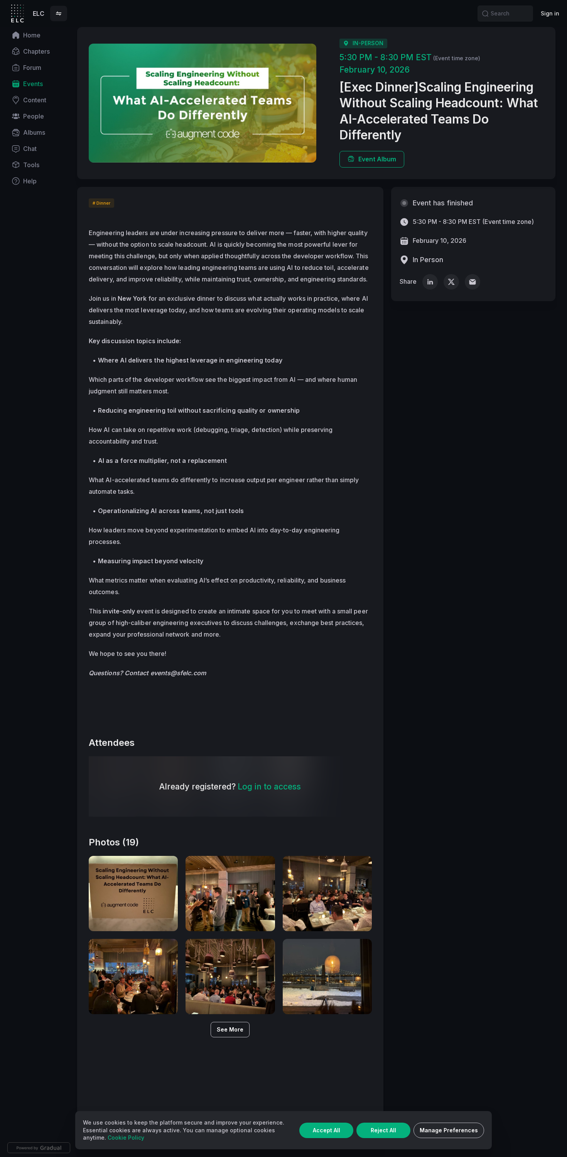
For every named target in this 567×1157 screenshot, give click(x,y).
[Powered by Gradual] (38, 1147)
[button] (58, 13)
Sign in (550, 13)
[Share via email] (472, 282)
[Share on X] (451, 282)
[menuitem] (39, 35)
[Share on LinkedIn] (430, 282)
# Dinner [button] (101, 203)
